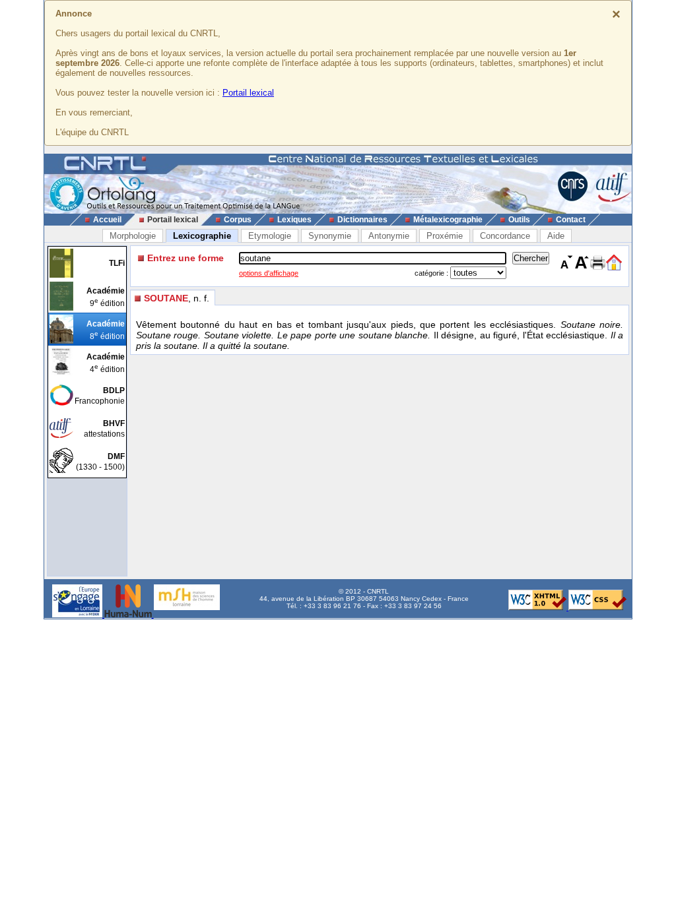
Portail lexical (248, 93)
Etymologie (269, 236)
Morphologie (133, 236)
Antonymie (388, 236)
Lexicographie (202, 236)
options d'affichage (268, 273)
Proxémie (444, 236)
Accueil (107, 219)
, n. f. (176, 298)
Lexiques (294, 219)
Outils (519, 219)
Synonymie (329, 236)
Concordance (505, 236)
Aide (555, 236)
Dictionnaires (362, 219)
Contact (571, 219)
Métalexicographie (448, 219)
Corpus (238, 219)
